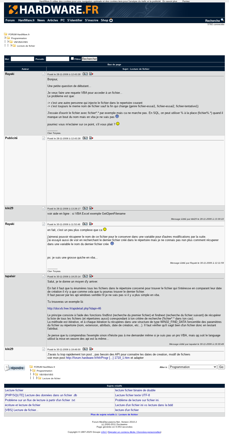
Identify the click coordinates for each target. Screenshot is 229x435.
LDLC (104, 432)
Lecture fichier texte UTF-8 (132, 395)
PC (63, 20)
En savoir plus (170, 1)
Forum (10, 20)
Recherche (213, 20)
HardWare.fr (26, 20)
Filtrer (77, 59)
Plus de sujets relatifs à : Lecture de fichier (114, 414)
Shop (104, 20)
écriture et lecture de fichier (22, 405)
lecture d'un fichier (127, 410)
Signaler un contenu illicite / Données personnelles (134, 432)
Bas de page (114, 64)
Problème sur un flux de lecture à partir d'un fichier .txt (40, 400)
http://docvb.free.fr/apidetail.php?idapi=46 (74, 308)
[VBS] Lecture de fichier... (21, 410)
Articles (52, 20)
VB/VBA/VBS (21, 42)
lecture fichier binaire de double (135, 390)
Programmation (19, 38)
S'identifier (74, 20)
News (41, 20)
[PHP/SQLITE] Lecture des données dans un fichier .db (41, 395)
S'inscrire (91, 20)
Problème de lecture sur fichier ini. (137, 400)
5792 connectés (216, 24)
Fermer (186, 1)
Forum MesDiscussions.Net (106, 422)
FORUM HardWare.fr (19, 34)
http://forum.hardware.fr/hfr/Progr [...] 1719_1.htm (98, 357)
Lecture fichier (14, 390)
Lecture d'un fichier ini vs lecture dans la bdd (144, 405)
